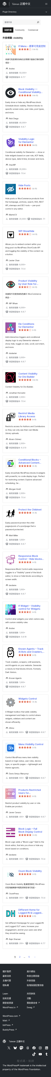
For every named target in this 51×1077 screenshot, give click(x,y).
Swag (31, 1007)
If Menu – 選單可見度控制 (32, 46)
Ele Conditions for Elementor (26, 325)
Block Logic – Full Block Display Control (30, 830)
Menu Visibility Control (30, 744)
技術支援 (7, 998)
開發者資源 (8, 1003)
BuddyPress (10, 1029)
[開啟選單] (47, 4)
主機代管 (7, 980)
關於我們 (7, 971)
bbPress (8, 1025)
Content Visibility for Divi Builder (27, 375)
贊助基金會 (33, 1003)
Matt (6, 1020)
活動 (29, 998)
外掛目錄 (31, 980)
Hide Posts (24, 185)
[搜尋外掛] (38, 22)
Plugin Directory (9, 12)
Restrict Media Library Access (26, 415)
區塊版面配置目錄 (35, 985)
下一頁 (35, 956)
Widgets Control (27, 698)
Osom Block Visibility (30, 871)
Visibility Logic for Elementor (26, 140)
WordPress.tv (10, 1007)
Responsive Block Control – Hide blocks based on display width (31, 558)
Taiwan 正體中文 (17, 1041)
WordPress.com (11, 1016)
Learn (5, 993)
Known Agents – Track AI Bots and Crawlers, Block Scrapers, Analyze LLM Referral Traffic (31, 650)
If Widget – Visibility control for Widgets (29, 607)
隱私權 (6, 985)
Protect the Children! (30, 509)
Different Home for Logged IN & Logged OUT (29, 911)
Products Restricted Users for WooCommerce (29, 792)
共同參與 (31, 993)
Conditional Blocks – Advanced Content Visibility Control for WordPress (29, 461)
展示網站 (31, 971)
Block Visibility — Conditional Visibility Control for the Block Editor (30, 91)
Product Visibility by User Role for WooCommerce (27, 282)
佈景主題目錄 (33, 976)
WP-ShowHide (26, 231)
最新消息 (7, 976)
